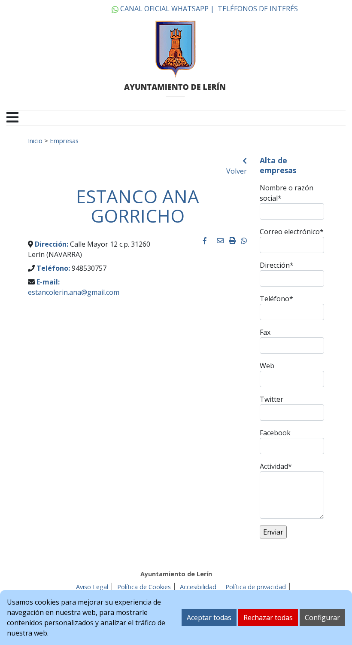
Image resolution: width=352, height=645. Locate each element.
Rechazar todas (268, 617)
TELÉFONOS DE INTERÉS (258, 8)
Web (267, 365)
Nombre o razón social (286, 193)
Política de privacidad (255, 587)
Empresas (64, 140)
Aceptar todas (209, 617)
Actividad (276, 466)
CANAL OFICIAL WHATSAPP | (166, 8)
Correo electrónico (292, 231)
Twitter (271, 399)
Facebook (275, 432)
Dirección (277, 265)
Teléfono (276, 298)
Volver (236, 171)
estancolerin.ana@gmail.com (73, 292)
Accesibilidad (198, 587)
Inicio (35, 140)
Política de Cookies (144, 587)
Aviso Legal (92, 587)
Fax (265, 332)
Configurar (322, 617)
